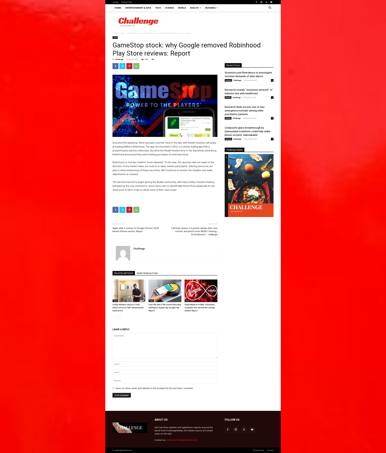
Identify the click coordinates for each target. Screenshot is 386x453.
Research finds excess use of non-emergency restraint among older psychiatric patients (245, 110)
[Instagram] (261, 2)
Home (118, 7)
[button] (270, 8)
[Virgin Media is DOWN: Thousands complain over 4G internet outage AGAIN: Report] (201, 291)
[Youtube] (271, 2)
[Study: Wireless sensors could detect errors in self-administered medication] (128, 291)
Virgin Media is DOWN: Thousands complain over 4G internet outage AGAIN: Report (200, 307)
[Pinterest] (129, 66)
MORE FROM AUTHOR (147, 273)
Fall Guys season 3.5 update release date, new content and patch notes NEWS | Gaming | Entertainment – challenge (194, 231)
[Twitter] (266, 2)
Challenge (119, 59)
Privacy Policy (126, 2)
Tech (158, 7)
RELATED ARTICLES (123, 273)
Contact (115, 2)
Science (169, 7)
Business (210, 7)
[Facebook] (256, 2)
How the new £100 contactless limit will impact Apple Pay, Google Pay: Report (165, 307)
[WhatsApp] (136, 66)
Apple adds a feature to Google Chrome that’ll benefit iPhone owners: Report (135, 230)
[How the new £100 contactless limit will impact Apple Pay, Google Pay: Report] (165, 291)
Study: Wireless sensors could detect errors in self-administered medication (127, 307)
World (182, 7)
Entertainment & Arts (138, 7)
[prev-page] (114, 317)
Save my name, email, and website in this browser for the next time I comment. (154, 388)
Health (194, 7)
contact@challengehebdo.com (181, 440)
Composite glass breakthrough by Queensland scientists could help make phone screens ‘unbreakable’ (247, 131)
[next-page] (119, 317)
